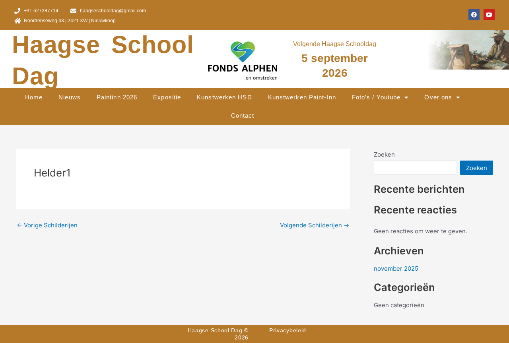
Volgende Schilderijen (314, 225)
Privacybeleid (287, 330)
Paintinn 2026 (117, 97)
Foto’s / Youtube (376, 97)
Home (34, 97)
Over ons (438, 97)
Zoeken (384, 154)
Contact (242, 115)
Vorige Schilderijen (47, 225)
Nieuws (69, 97)
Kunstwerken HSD (224, 97)
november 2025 (396, 268)
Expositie (167, 97)
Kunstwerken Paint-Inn (302, 97)
